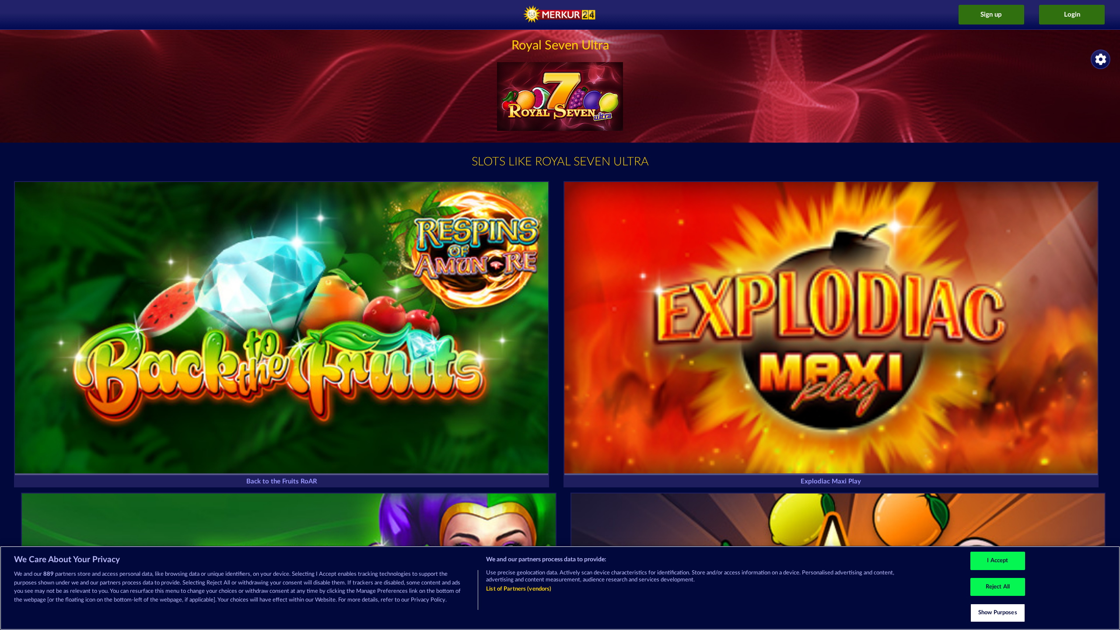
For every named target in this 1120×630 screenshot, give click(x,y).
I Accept (997, 561)
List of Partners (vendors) (518, 589)
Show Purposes (997, 613)
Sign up (991, 14)
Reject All (998, 587)
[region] (560, 588)
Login (1072, 14)
